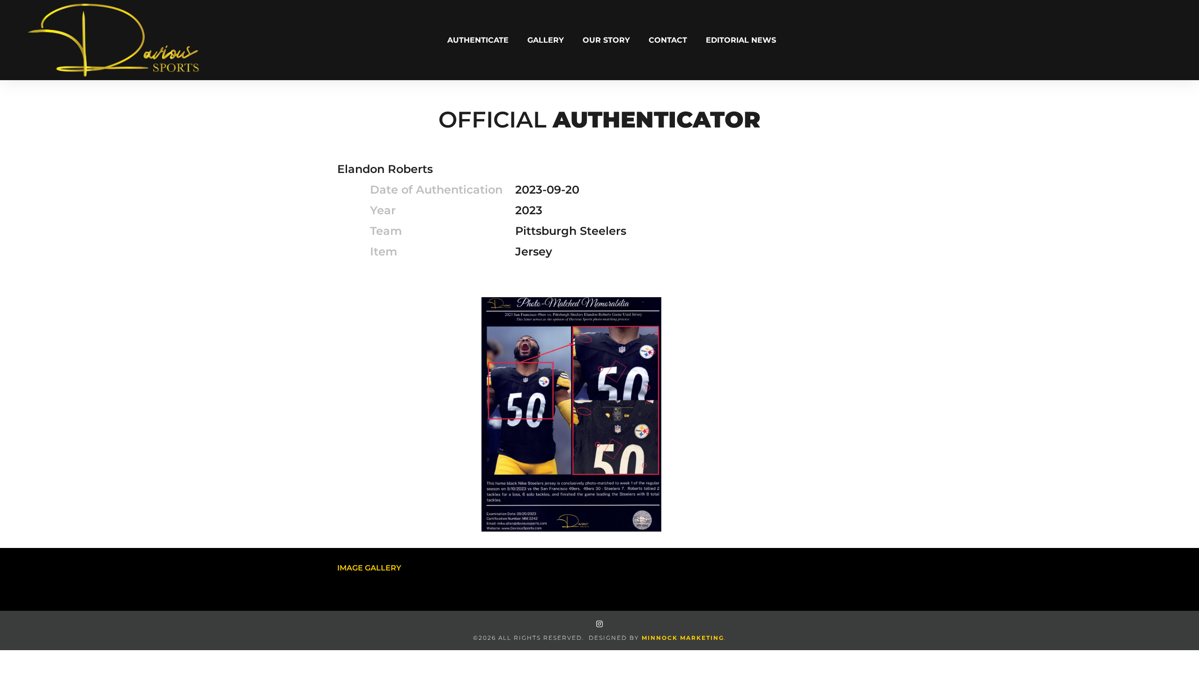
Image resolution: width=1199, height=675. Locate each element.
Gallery (545, 40)
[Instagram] (599, 624)
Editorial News (741, 40)
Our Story (606, 40)
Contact (668, 40)
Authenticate (478, 40)
